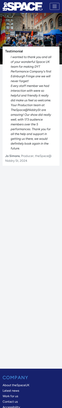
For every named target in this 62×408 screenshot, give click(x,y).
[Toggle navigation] (54, 6)
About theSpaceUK (16, 385)
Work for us (10, 396)
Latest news (11, 391)
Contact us (10, 402)
